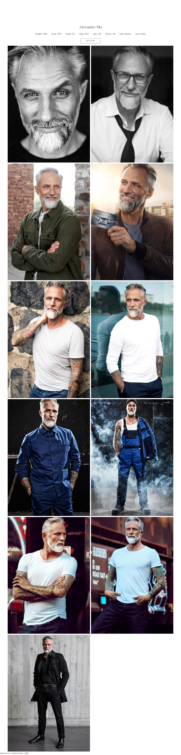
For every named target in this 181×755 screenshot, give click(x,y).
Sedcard (90, 41)
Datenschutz (17, 753)
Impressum (5, 753)
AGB (26, 753)
